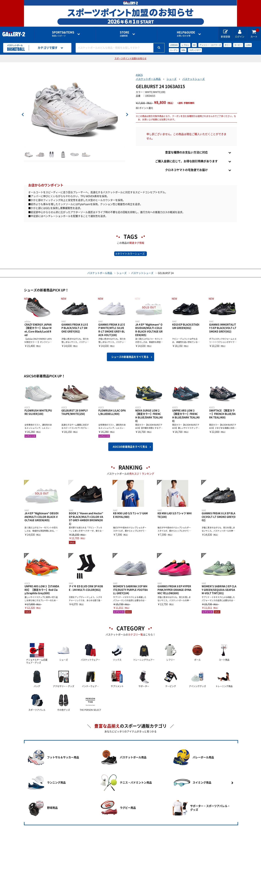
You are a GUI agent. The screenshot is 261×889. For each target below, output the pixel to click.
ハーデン (174, 50)
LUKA (248, 45)
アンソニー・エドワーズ (210, 45)
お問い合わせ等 (186, 34)
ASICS (139, 75)
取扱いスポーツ (63, 34)
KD (194, 45)
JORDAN (174, 45)
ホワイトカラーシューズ (131, 253)
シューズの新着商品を (130, 357)
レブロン (185, 45)
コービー (238, 45)
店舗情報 (124, 34)
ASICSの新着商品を (130, 446)
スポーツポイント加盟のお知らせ (130, 58)
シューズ (171, 79)
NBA (183, 50)
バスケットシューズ (193, 79)
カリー (227, 45)
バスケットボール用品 (148, 79)
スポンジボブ (195, 50)
